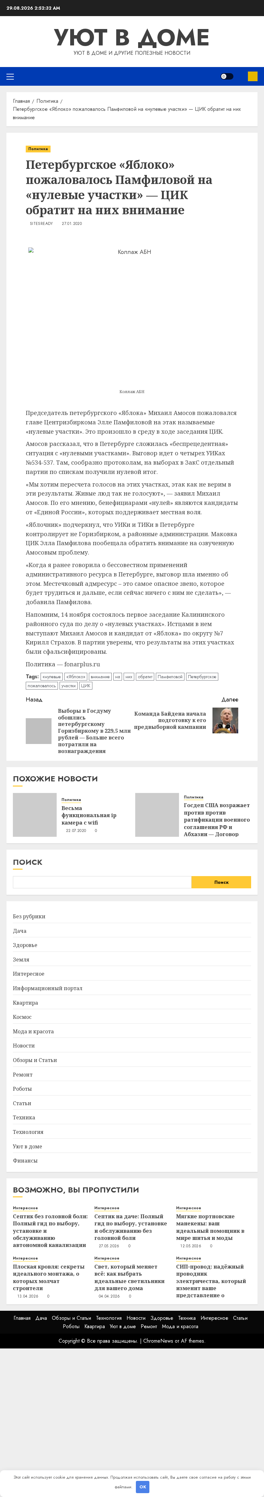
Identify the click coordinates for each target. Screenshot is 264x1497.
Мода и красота (33, 1031)
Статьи (22, 1103)
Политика (38, 149)
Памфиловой (170, 676)
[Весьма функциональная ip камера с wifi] (35, 815)
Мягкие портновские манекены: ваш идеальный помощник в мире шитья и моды (210, 1227)
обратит (145, 676)
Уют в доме (132, 37)
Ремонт (23, 1074)
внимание (100, 676)
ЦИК (85, 685)
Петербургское (202, 676)
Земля (21, 959)
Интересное (28, 973)
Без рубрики (29, 916)
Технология (28, 1131)
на (117, 676)
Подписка (253, 76)
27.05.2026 (109, 1246)
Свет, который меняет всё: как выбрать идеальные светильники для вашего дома (129, 1277)
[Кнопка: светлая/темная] (227, 76)
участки (68, 685)
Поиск (27, 862)
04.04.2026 (109, 1296)
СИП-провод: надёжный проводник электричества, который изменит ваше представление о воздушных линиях (211, 1284)
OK (142, 1487)
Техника (24, 1117)
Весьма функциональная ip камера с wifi (89, 815)
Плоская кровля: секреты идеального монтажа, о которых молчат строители (49, 1277)
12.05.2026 (190, 1246)
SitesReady (41, 224)
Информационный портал (47, 988)
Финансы (25, 1160)
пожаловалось (42, 685)
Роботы (22, 1088)
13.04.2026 (28, 1296)
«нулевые (51, 676)
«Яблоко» (75, 676)
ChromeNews (158, 1341)
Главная (22, 1318)
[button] (10, 76)
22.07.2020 (76, 831)
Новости (24, 1045)
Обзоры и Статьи (35, 1060)
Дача (19, 930)
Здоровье (25, 945)
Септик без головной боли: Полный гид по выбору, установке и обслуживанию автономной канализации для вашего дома (50, 1234)
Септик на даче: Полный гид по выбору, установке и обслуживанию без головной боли (130, 1227)
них (129, 676)
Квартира (25, 1002)
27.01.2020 (72, 224)
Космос (22, 1016)
